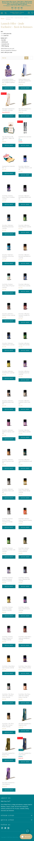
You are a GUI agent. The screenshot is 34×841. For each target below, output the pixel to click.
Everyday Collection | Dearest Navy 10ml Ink (24, 284)
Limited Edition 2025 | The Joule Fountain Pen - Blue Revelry (25, 80)
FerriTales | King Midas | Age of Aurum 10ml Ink (8, 666)
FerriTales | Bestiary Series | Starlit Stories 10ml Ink (24, 608)
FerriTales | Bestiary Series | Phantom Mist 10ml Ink (24, 579)
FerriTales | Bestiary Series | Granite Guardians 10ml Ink (7, 520)
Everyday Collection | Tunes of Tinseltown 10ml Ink (25, 461)
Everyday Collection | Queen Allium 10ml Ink (25, 430)
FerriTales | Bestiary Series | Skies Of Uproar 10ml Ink (8, 285)
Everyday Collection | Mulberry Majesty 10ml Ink (8, 431)
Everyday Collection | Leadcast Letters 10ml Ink (24, 402)
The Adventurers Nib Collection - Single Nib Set (8, 138)
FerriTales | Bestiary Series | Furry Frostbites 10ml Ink (8, 197)
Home (2, 18)
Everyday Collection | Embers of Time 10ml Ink (8, 314)
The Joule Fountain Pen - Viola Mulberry (8, 783)
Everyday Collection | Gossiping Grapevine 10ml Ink (24, 372)
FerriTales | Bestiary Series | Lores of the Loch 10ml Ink (8, 549)
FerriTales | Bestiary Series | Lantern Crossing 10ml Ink (25, 520)
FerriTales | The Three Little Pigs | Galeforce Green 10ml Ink (8, 695)
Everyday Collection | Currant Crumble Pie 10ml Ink (24, 315)
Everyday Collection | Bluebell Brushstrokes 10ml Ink (8, 226)
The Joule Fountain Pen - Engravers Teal (25, 724)
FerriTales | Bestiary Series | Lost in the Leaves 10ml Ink (24, 549)
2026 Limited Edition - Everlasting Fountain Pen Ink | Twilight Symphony (8, 80)
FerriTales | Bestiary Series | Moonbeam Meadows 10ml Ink (7, 579)
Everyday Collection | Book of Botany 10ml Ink (25, 225)
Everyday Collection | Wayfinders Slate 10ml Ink (8, 490)
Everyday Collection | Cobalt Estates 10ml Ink (8, 343)
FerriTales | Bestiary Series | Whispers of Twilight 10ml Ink (7, 638)
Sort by (4, 58)
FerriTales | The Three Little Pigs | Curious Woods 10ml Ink (8, 725)
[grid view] (26, 57)
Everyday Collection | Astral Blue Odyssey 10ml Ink (25, 167)
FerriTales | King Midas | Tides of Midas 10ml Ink (25, 666)
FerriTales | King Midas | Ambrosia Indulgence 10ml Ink (25, 638)
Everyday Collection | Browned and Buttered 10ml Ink (24, 256)
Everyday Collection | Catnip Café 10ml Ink (24, 343)
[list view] (30, 57)
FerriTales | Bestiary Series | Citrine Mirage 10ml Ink (24, 490)
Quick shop (9, 88)
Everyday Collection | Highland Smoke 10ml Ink (8, 402)
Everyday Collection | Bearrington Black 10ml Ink (25, 197)
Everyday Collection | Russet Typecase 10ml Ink (8, 461)
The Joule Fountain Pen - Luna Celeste (25, 753)
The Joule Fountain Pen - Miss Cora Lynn (25, 109)
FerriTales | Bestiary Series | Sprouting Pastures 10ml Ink (7, 608)
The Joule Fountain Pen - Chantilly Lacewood (8, 109)
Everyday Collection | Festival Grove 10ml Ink (8, 371)
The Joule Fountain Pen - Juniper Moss (8, 753)
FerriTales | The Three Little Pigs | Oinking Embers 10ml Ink (24, 695)
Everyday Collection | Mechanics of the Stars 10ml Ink (8, 256)
